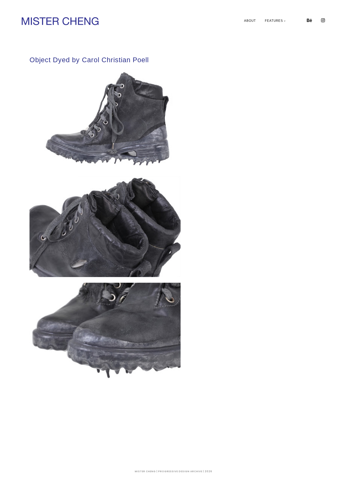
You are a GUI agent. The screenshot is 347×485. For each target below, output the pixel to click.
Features (274, 20)
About (250, 20)
